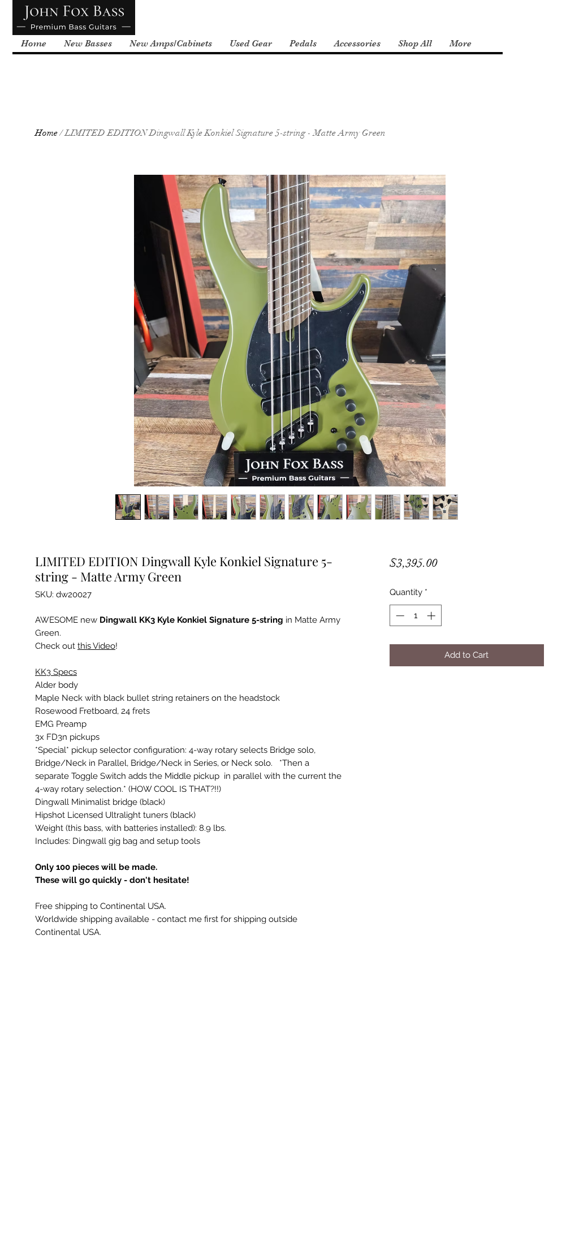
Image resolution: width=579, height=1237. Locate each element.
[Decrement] (399, 615)
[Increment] (432, 615)
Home (46, 133)
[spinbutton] (415, 615)
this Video (96, 646)
